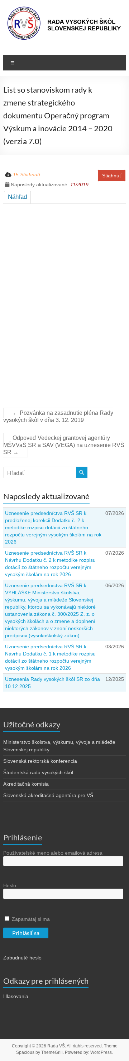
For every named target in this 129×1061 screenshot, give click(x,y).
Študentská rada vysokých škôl (38, 772)
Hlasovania (15, 996)
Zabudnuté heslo (22, 958)
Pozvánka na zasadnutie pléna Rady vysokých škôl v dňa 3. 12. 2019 (58, 416)
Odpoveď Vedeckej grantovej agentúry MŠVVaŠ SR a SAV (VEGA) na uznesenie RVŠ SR (63, 445)
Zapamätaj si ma (30, 919)
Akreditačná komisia (26, 784)
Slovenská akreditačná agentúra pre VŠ (48, 795)
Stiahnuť (111, 175)
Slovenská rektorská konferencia (40, 761)
